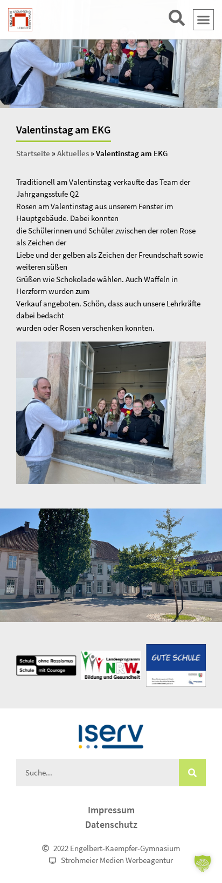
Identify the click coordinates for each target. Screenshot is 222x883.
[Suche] (192, 772)
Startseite (33, 153)
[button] (203, 20)
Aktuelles (73, 153)
